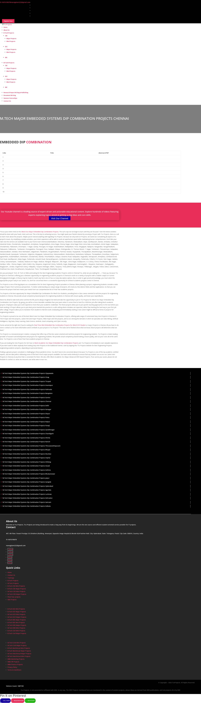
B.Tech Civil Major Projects (17, 633)
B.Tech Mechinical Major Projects (19, 651)
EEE (6, 57)
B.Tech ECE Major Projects (17, 612)
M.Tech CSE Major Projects (17, 594)
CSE (6, 36)
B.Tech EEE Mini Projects (16, 622)
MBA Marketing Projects (16, 659)
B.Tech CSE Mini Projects (16, 586)
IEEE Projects (12, 600)
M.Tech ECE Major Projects (17, 617)
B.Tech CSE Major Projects (17, 589)
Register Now (18, 701)
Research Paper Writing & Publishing (16, 92)
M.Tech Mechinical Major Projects (19, 654)
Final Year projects (14, 597)
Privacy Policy (12, 667)
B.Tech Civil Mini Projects (16, 631)
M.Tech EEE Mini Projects (16, 628)
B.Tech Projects (9, 33)
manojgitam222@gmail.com (16, 545)
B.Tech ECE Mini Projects (16, 609)
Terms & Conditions (14, 670)
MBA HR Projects (13, 662)
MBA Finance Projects (15, 664)
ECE (6, 46)
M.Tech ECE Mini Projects (16, 614)
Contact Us (7, 101)
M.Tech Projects (9, 63)
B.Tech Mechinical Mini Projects (19, 648)
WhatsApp (31, 701)
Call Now (6, 701)
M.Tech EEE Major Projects (17, 625)
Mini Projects (10, 41)
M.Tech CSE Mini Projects (16, 591)
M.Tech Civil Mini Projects (17, 643)
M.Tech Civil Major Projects (17, 645)
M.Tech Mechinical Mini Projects (19, 656)
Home (10, 572)
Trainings (11, 578)
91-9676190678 (11, 540)
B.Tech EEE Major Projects (17, 620)
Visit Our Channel (59, 218)
